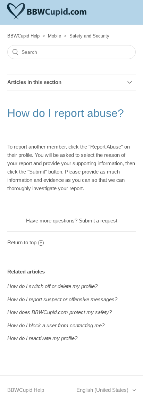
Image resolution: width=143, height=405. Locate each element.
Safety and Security (89, 36)
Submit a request (98, 220)
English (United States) (103, 390)
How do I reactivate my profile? (42, 338)
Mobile (54, 36)
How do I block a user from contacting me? (55, 325)
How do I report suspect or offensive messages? (62, 299)
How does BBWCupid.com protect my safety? (59, 312)
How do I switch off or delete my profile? (52, 286)
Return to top (21, 242)
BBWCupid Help (23, 36)
